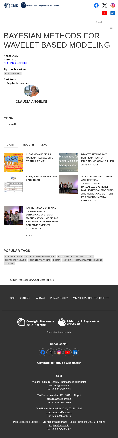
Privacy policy (59, 298)
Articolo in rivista (13, 256)
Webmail (40, 298)
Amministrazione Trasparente (91, 298)
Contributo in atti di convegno (40, 256)
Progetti (12, 124)
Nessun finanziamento (39, 260)
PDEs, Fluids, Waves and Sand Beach (41, 178)
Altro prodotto (12, 73)
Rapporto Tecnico (84, 256)
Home (12, 298)
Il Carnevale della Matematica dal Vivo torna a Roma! (39, 157)
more (29, 235)
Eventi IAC (9, 264)
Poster (56, 260)
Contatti (25, 298)
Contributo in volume (15, 260)
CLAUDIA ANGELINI (15, 63)
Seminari (67, 260)
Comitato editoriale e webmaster (59, 362)
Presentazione (65, 256)
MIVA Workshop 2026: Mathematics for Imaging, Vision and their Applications (97, 159)
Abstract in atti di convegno (88, 260)
